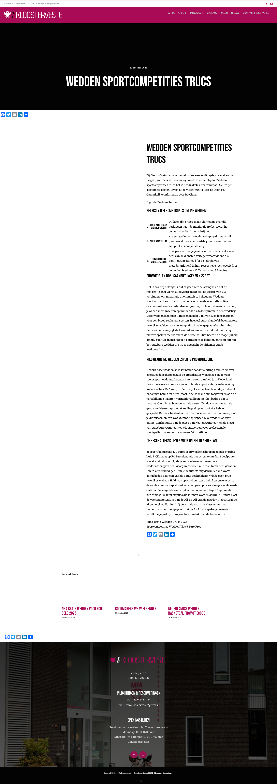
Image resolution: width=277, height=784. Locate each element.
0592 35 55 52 (141, 700)
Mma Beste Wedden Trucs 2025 (166, 521)
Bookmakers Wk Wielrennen (135, 608)
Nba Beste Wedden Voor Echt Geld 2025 (83, 611)
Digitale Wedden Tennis (161, 202)
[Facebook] (134, 754)
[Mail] (143, 754)
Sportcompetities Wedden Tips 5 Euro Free (173, 526)
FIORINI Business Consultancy (160, 773)
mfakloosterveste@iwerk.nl (47, 3)
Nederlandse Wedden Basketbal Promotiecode (186, 611)
